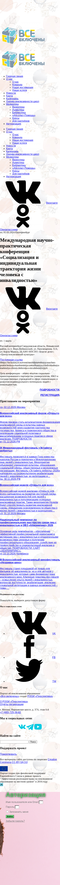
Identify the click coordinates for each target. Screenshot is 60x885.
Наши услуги (19, 90)
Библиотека (19, 112)
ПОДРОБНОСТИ (49, 390)
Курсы (15, 118)
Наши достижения (22, 87)
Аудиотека (18, 109)
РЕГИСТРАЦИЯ (49, 395)
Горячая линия (14, 76)
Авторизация (13, 123)
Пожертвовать (8, 754)
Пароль (10, 806)
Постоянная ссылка (11, 359)
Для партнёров (21, 121)
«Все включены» (9, 696)
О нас (9, 79)
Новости (11, 93)
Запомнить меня (18, 811)
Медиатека (12, 104)
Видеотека (18, 107)
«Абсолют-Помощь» (23, 115)
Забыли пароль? (15, 821)
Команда (17, 84)
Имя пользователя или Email (22, 802)
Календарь (12, 98)
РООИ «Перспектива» (40, 696)
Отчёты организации (12, 704)
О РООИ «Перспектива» (14, 701)
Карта (9, 95)
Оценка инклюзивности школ (22, 101)
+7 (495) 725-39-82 (10, 712)
